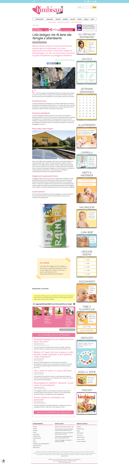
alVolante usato (80, 428)
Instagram (88, 1)
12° (83, 103)
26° (80, 111)
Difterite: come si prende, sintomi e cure (64, 426)
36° (80, 116)
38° (87, 116)
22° (83, 108)
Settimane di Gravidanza (64, 22)
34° (90, 114)
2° (83, 98)
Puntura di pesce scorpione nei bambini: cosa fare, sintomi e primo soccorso (64, 429)
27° (83, 111)
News (34, 1)
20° (93, 106)
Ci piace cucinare (80, 439)
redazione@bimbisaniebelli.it (61, 460)
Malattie (72, 19)
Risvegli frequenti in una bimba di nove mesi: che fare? (53, 340)
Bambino (65, 19)
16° (80, 106)
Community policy (37, 438)
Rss (85, 1)
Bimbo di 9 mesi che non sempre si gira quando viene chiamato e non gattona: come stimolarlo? (54, 354)
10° (93, 100)
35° (93, 114)
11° (79, 103)
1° (79, 98)
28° (87, 111)
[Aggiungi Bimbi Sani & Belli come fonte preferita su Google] (53, 304)
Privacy (34, 432)
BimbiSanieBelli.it (47, 10)
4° (90, 98)
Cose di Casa (80, 435)
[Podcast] (87, 403)
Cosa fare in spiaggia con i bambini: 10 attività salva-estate (63, 440)
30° (93, 111)
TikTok (93, 1)
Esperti (34, 441)
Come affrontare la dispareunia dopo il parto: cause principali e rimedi (63, 437)
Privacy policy (36, 434)
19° (90, 106)
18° (86, 106)
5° (93, 98)
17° (83, 106)
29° (90, 111)
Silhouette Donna (81, 437)
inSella (78, 431)
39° (90, 116)
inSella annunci (80, 433)
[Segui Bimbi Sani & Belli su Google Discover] (53, 29)
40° (93, 116)
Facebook (91, 1)
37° (83, 116)
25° (93, 108)
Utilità (92, 19)
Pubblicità (35, 430)
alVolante (79, 426)
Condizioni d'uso (36, 436)
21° (80, 108)
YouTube (95, 1)
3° (86, 98)
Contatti (35, 426)
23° (87, 108)
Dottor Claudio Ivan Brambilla (40, 388)
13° (86, 103)
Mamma (79, 19)
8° (86, 100)
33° (87, 114)
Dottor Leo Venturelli (39, 374)
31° (80, 114)
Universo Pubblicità (81, 441)
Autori (34, 440)
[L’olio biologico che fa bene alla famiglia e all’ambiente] (53, 78)
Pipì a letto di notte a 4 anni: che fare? (53, 370)
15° (93, 103)
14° (90, 103)
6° (79, 100)
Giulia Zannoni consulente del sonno (42, 345)
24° (90, 108)
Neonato (58, 19)
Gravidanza (49, 19)
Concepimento (39, 19)
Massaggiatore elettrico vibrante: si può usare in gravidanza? (53, 384)
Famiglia (86, 19)
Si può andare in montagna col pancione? (49, 398)
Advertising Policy (37, 445)
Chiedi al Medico (52, 22)
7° (83, 100)
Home (34, 25)
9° (90, 100)
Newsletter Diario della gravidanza (41, 443)
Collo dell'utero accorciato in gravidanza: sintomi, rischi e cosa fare (64, 433)
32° (83, 114)
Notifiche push (36, 447)
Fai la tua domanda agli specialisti (53, 412)
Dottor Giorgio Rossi (39, 360)
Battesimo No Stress (76, 22)
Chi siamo (35, 428)
